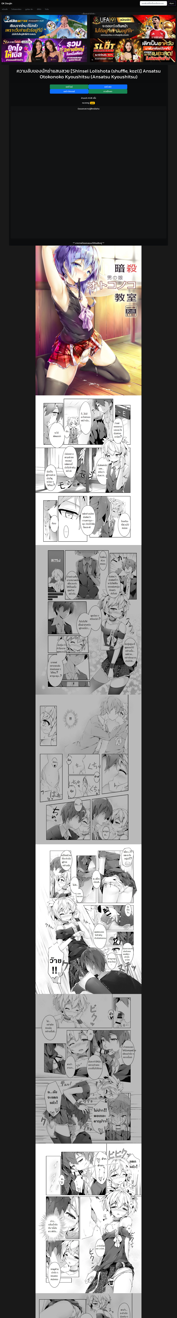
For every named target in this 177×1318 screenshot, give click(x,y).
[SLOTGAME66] (133, 50)
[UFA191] (133, 26)
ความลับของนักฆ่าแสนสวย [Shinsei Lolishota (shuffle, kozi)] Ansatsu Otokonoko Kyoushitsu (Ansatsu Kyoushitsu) (88, 73)
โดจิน (47, 9)
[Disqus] (88, 143)
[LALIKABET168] (44, 26)
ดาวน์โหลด (107, 91)
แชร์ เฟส (107, 86)
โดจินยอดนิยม (16, 9)
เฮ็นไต (39, 9)
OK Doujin (6, 3)
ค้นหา (172, 3)
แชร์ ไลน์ (69, 86)
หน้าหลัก (5, 9)
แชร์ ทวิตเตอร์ (69, 91)
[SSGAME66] (44, 50)
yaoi (92, 103)
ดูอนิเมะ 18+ (29, 9)
